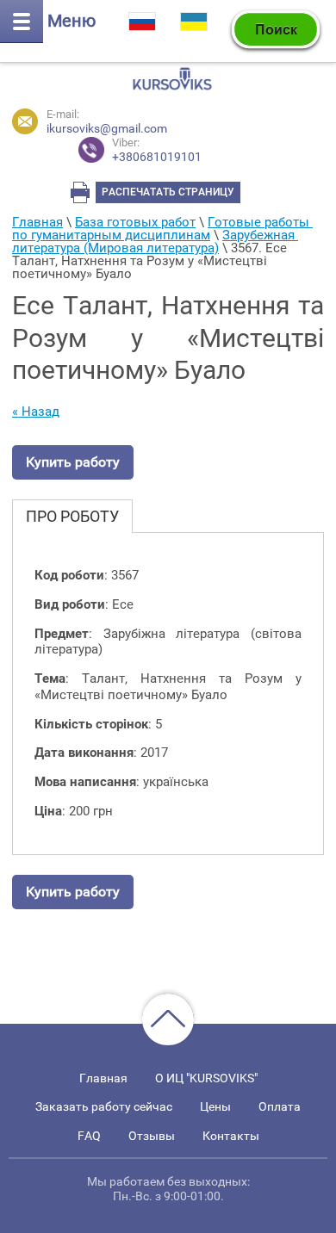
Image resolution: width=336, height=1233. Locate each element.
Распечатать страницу (168, 192)
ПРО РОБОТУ (72, 516)
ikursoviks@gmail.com (107, 128)
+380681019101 (157, 150)
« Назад (35, 411)
